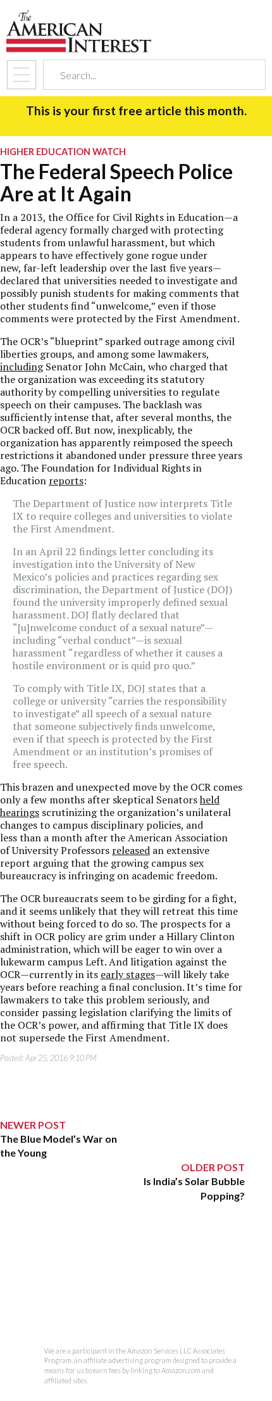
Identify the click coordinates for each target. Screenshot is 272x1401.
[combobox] (143, 75)
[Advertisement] (123, 1282)
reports (66, 480)
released (131, 850)
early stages (128, 974)
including (21, 367)
